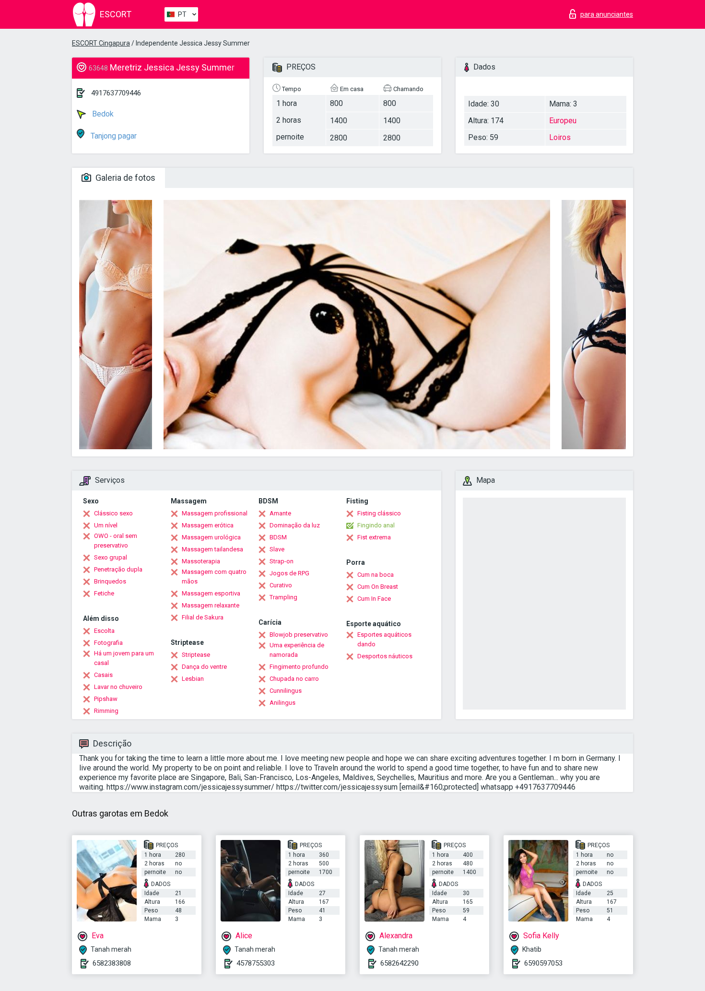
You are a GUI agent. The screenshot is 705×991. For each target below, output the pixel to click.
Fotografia (108, 642)
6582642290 (399, 963)
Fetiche (104, 593)
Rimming (106, 710)
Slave (277, 549)
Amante (280, 513)
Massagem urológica (211, 537)
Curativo (281, 585)
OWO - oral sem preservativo (115, 540)
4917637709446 (116, 93)
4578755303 (255, 963)
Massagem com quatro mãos (214, 576)
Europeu (562, 120)
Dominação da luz (295, 525)
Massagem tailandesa (212, 549)
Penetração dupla (118, 569)
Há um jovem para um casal (124, 658)
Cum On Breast (377, 586)
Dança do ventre (204, 666)
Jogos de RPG (289, 573)
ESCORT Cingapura (101, 43)
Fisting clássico (379, 513)
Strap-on (282, 561)
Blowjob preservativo (299, 634)
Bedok (102, 113)
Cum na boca (375, 574)
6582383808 (112, 963)
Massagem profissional (214, 513)
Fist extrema (374, 537)
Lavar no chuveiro (118, 686)
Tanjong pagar (113, 135)
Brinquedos (110, 581)
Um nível (106, 525)
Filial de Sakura (202, 617)
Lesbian (193, 678)
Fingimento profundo (299, 666)
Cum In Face (374, 598)
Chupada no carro (294, 678)
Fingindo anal (376, 525)
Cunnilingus (286, 690)
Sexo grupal (110, 557)
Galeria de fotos (124, 178)
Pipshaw (106, 698)
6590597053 (543, 963)
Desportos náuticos (384, 656)
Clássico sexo (113, 513)
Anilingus (282, 702)
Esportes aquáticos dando (384, 639)
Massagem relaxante (210, 605)
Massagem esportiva (211, 593)
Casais (103, 674)
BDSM (278, 537)
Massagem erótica (208, 525)
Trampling (283, 597)
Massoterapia (201, 561)
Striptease (196, 654)
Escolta (104, 630)
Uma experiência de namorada (297, 649)
